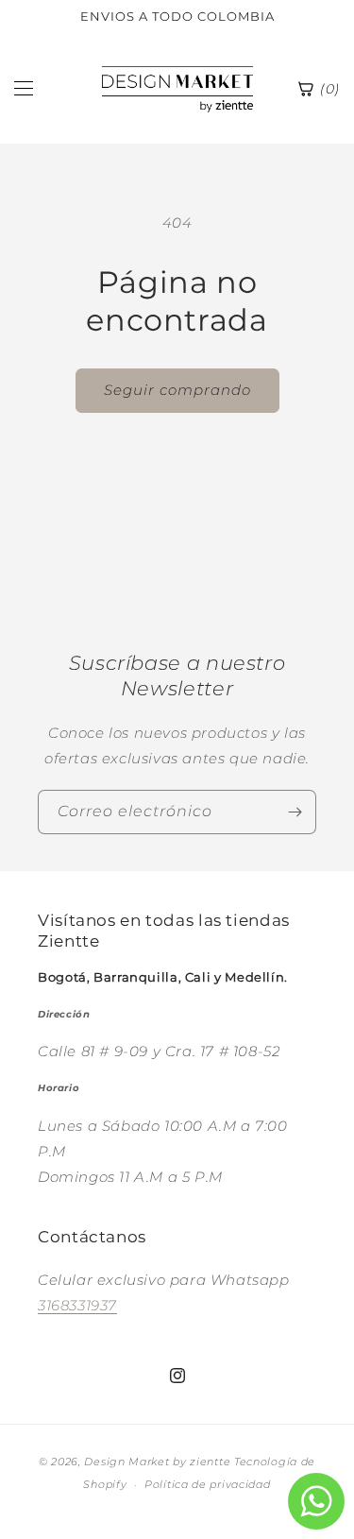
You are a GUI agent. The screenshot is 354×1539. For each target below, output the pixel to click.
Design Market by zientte (157, 1461)
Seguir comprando (177, 390)
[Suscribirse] (294, 812)
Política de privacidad (207, 1484)
